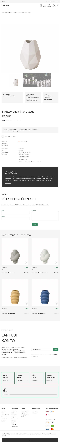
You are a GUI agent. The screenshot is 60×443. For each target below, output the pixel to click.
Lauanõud (14, 411)
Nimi (3, 210)
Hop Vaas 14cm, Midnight (39, 313)
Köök (13, 413)
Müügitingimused (48, 99)
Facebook (34, 411)
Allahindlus (14, 424)
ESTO (22, 417)
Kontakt (4, 420)
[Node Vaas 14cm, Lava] (15, 251)
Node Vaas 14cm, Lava (8, 272)
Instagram (34, 413)
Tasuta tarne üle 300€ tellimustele (52, 1)
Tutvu (26, 267)
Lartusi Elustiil (5, 415)
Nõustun (30, 440)
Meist (3, 413)
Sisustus (14, 420)
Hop (2, 310)
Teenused (4, 417)
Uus (12, 422)
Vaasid (15, 12)
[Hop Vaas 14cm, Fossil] (15, 292)
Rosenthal (21, 148)
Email (3, 216)
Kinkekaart (4, 419)
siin (29, 131)
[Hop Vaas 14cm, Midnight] (45, 292)
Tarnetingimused (48, 96)
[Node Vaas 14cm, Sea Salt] (45, 251)
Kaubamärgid (15, 426)
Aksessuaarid (9, 12)
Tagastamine (47, 97)
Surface (21, 150)
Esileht (3, 12)
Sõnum (34, 210)
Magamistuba (15, 417)
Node (3, 269)
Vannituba (14, 415)
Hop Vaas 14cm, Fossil (8, 313)
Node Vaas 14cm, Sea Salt (39, 272)
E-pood (3, 411)
